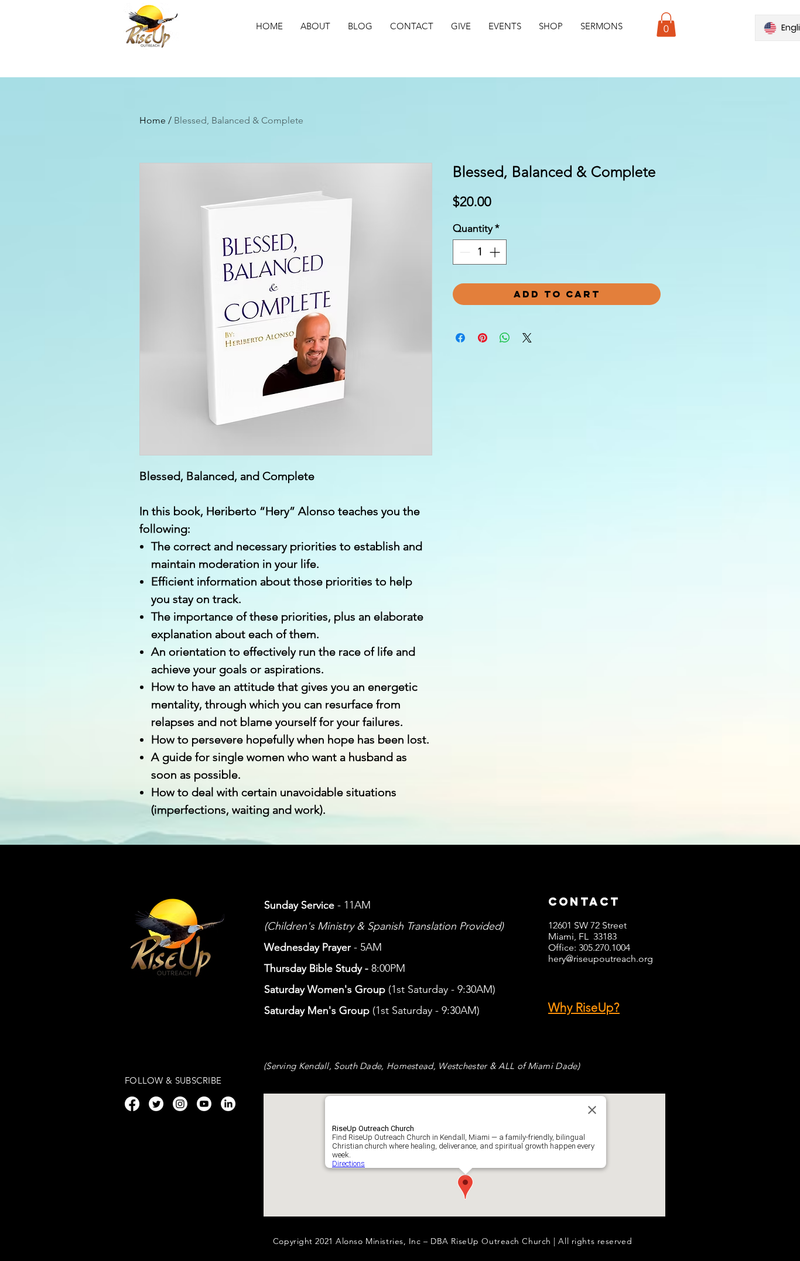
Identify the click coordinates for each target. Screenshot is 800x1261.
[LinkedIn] (228, 1103)
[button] (505, 26)
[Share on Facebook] (460, 338)
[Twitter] (156, 1103)
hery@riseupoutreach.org (600, 958)
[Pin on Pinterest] (483, 338)
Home (152, 120)
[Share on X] (527, 338)
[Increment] (496, 252)
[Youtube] (204, 1103)
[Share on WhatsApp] (505, 338)
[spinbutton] (480, 252)
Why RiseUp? (584, 1007)
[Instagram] (180, 1103)
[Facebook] (132, 1103)
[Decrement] (463, 252)
